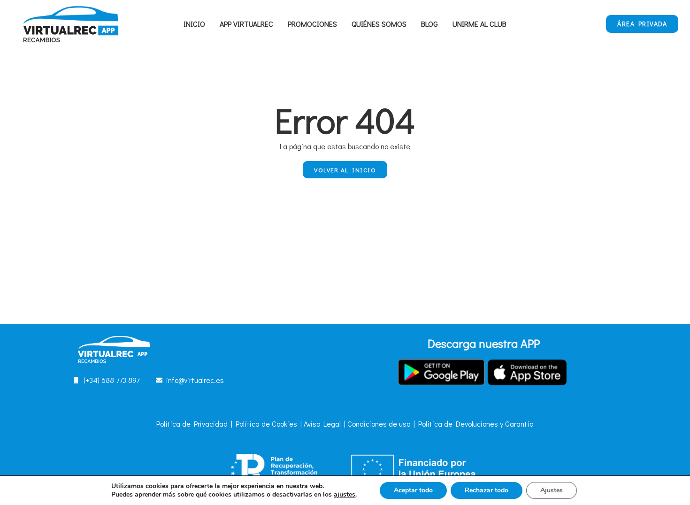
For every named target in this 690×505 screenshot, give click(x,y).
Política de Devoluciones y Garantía (476, 423)
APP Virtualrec (246, 24)
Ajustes (551, 490)
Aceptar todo (413, 490)
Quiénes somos (379, 24)
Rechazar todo (486, 490)
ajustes (344, 494)
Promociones (312, 24)
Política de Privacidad (192, 423)
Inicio (194, 24)
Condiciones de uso (378, 423)
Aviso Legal (322, 423)
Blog (429, 24)
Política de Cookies (266, 423)
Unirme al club (479, 24)
